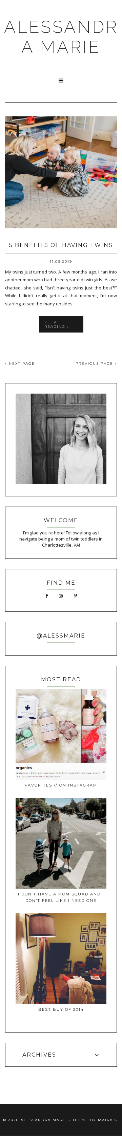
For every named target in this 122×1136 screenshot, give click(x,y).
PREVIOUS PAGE (95, 363)
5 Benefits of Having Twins (61, 245)
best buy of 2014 (61, 1009)
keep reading (55, 324)
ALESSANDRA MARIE (61, 37)
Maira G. (108, 1120)
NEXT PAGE (21, 363)
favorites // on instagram (61, 785)
